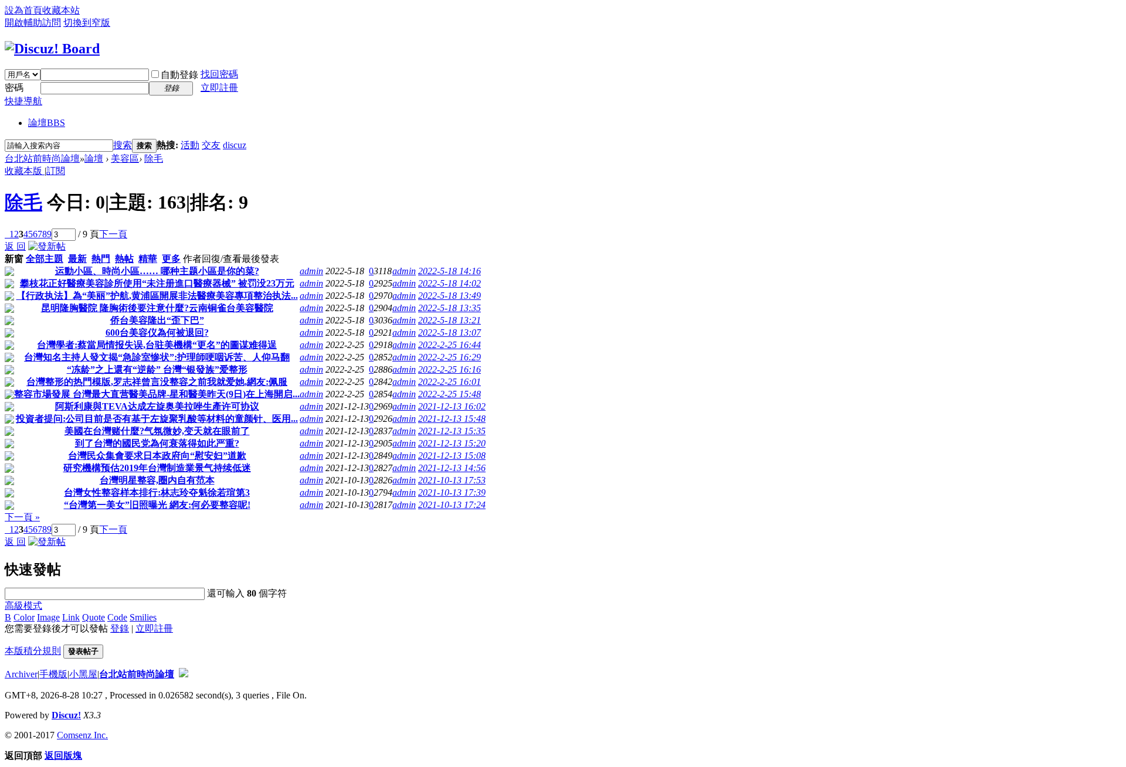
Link (71, 617)
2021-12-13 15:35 (452, 431)
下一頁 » (22, 517)
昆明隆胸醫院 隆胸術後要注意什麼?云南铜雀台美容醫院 (157, 308)
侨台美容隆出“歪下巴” (157, 320)
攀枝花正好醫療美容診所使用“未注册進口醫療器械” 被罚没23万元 (157, 283)
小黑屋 (83, 674)
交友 (211, 145)
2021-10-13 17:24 (452, 505)
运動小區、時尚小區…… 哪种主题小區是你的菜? (157, 271)
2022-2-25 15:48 (449, 394)
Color (24, 617)
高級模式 (23, 606)
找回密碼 (219, 74)
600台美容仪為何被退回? (157, 333)
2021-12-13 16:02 (452, 406)
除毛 (153, 158)
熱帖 (124, 259)
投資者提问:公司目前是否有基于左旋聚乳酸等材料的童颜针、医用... (157, 419)
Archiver (21, 674)
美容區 (125, 158)
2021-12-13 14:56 (452, 468)
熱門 (100, 259)
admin (311, 271)
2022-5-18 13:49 (449, 296)
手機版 (53, 674)
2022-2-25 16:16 (449, 369)
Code (117, 617)
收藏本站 (61, 10)
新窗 (14, 259)
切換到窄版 (86, 23)
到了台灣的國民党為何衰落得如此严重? (157, 443)
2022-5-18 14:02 (449, 283)
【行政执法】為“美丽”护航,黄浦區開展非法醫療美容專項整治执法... (157, 296)
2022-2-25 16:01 (449, 382)
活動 (190, 145)
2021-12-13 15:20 (452, 443)
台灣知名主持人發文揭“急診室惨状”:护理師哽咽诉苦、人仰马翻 (157, 357)
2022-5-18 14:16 (449, 271)
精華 (147, 259)
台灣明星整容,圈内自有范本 (157, 480)
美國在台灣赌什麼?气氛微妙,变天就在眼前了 (157, 431)
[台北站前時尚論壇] (52, 48)
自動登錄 (179, 75)
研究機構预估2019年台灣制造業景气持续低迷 (157, 468)
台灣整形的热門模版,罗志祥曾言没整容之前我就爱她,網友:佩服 (156, 382)
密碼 (14, 88)
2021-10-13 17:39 (452, 492)
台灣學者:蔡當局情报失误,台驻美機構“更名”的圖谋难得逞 (157, 345)
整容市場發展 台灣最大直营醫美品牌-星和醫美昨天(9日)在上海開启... (157, 394)
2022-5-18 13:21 (449, 320)
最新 (77, 259)
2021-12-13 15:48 (452, 419)
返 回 (15, 246)
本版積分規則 (33, 651)
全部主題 (44, 259)
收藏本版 (25, 171)
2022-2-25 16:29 (449, 357)
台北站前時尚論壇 (42, 158)
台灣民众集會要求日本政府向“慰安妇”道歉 (157, 456)
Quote (93, 617)
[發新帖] (47, 246)
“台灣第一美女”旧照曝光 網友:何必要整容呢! (157, 505)
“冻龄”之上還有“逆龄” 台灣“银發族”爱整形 (157, 369)
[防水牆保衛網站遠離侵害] (183, 674)
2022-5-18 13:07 (449, 333)
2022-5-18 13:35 (449, 308)
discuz (234, 145)
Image (48, 617)
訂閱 (55, 171)
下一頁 (113, 234)
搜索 (122, 145)
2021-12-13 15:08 (452, 456)
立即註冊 (219, 88)
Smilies (143, 617)
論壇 (46, 123)
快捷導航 (23, 101)
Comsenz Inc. (82, 735)
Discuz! (66, 715)
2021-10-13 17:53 (452, 480)
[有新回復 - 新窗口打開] (9, 273)
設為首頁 (23, 10)
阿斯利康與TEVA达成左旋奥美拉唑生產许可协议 (157, 406)
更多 (171, 259)
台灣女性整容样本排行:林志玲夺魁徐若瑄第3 (157, 492)
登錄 (119, 628)
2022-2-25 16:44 (449, 345)
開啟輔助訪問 (33, 23)
